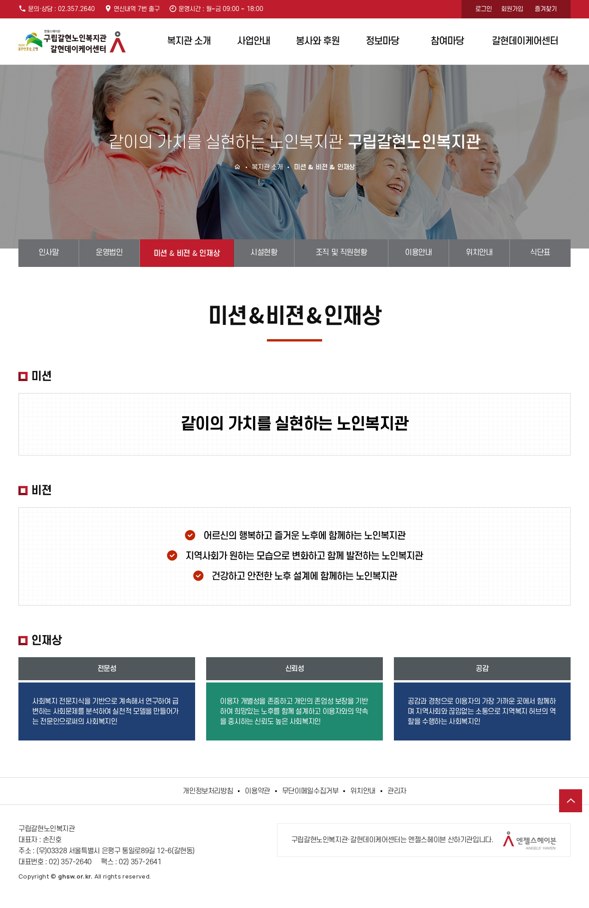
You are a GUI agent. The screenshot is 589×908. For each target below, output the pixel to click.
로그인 (483, 9)
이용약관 (257, 791)
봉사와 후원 (318, 41)
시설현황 (263, 253)
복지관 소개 (189, 41)
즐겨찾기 (546, 9)
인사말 (49, 253)
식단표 (540, 253)
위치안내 (479, 253)
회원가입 (512, 9)
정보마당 (382, 41)
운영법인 (109, 253)
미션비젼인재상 (186, 252)
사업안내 (253, 41)
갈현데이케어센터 (525, 41)
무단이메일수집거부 (310, 791)
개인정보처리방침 (208, 791)
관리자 (396, 791)
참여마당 (447, 41)
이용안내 (418, 253)
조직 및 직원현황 (341, 253)
